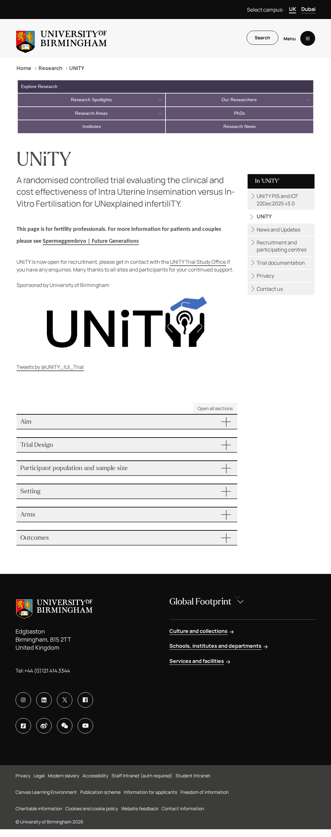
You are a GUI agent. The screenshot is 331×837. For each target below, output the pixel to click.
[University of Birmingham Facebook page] (85, 700)
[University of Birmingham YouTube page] (85, 726)
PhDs (239, 113)
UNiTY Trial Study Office (198, 261)
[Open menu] (307, 38)
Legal (39, 776)
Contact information (183, 808)
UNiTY (76, 68)
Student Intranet (193, 776)
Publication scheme (100, 792)
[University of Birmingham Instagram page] (23, 700)
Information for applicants (150, 792)
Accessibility (95, 776)
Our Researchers (239, 99)
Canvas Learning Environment (46, 792)
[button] (126, 422)
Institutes (91, 126)
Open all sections (215, 408)
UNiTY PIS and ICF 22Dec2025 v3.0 (277, 199)
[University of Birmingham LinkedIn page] (44, 700)
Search (262, 37)
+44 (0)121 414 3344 (47, 670)
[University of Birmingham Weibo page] (44, 726)
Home (23, 68)
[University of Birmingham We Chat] (64, 726)
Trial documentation (281, 262)
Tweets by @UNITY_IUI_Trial (50, 366)
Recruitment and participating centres (281, 246)
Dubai (308, 9)
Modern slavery (63, 776)
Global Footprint (200, 601)
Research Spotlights (91, 99)
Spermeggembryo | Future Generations (91, 241)
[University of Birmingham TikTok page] (23, 726)
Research (50, 68)
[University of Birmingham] (61, 38)
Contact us (270, 288)
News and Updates (278, 229)
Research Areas (91, 113)
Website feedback (139, 808)
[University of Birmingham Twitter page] (64, 700)
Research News (239, 126)
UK (292, 9)
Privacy (265, 275)
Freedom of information (204, 792)
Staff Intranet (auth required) (142, 776)
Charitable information (39, 808)
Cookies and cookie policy (91, 808)
